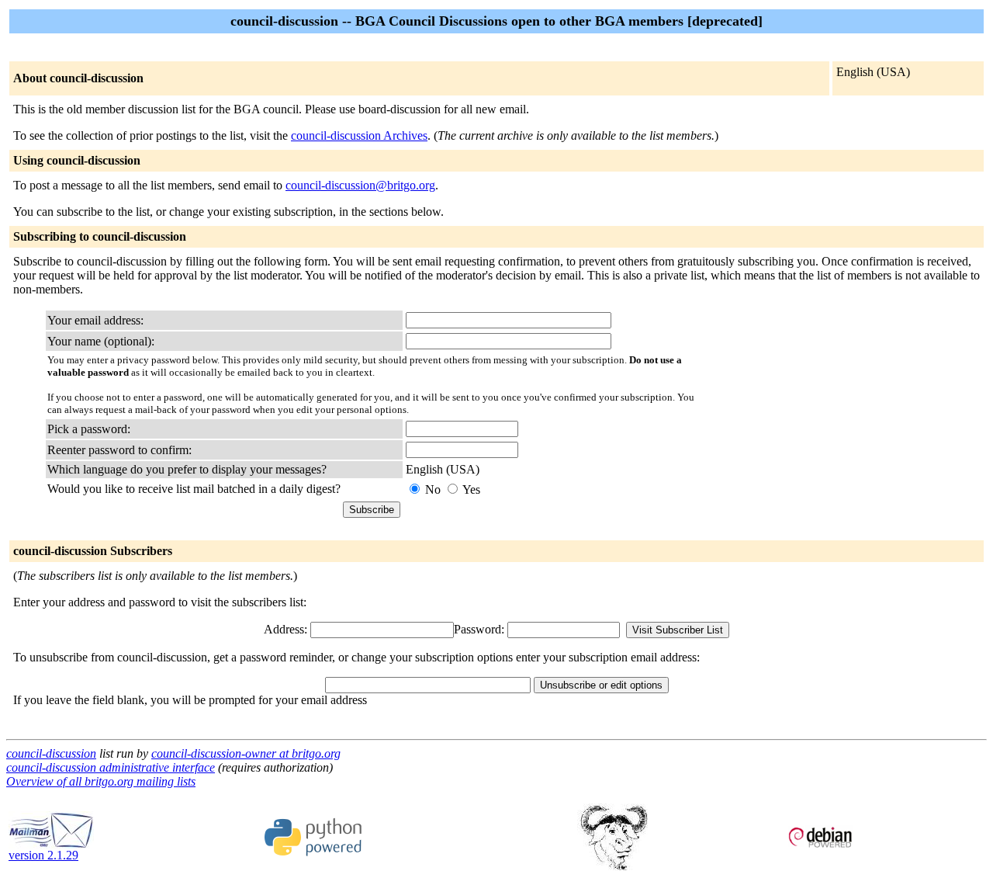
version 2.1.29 (43, 855)
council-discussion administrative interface (110, 767)
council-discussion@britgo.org (360, 185)
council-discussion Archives (359, 135)
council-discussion (51, 753)
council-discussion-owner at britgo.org (246, 753)
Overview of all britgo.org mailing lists (100, 781)
